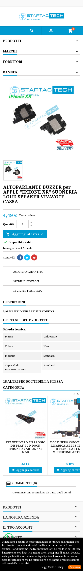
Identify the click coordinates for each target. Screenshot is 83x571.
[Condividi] (20, 257)
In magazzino (11, 248)
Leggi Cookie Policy (52, 567)
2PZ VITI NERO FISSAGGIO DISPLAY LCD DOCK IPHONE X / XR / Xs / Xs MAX (25, 447)
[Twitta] (27, 257)
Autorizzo (75, 567)
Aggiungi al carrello (24, 234)
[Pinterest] (34, 257)
